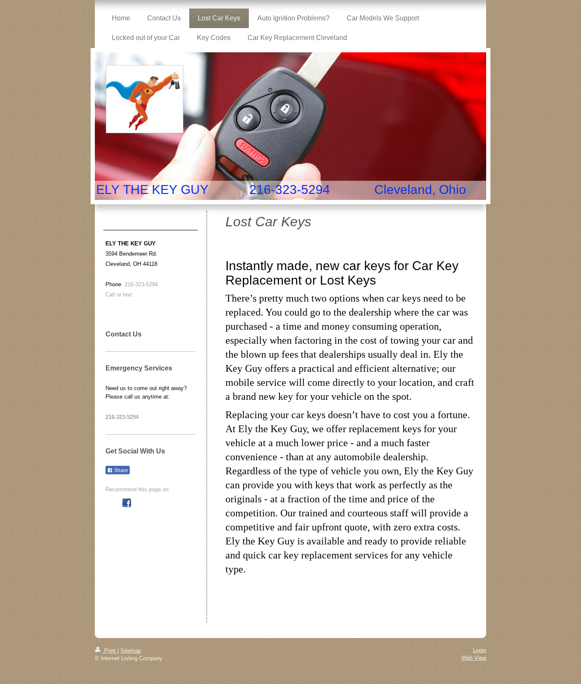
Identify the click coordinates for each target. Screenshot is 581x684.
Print (110, 650)
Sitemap (130, 650)
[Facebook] (126, 503)
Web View (473, 658)
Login (479, 650)
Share (120, 470)
